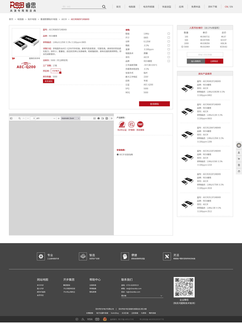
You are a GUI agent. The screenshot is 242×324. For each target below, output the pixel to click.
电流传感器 (148, 6)
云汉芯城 (125, 313)
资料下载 (212, 6)
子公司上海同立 (69, 292)
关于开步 (40, 285)
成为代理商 (41, 292)
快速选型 (166, 6)
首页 (118, 6)
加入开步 (40, 288)
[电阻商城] (23, 6)
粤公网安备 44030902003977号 (152, 319)
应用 (181, 6)
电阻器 (132, 6)
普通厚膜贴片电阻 (48, 19)
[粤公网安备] (138, 320)
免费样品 (195, 6)
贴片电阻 (32, 19)
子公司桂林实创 (69, 288)
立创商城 (135, 313)
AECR (64, 19)
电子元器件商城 (102, 313)
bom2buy (115, 313)
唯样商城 (152, 313)
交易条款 (92, 285)
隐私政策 (92, 292)
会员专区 (40, 295)
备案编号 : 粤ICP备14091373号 (122, 319)
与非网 (143, 313)
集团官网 (66, 285)
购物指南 (92, 288)
